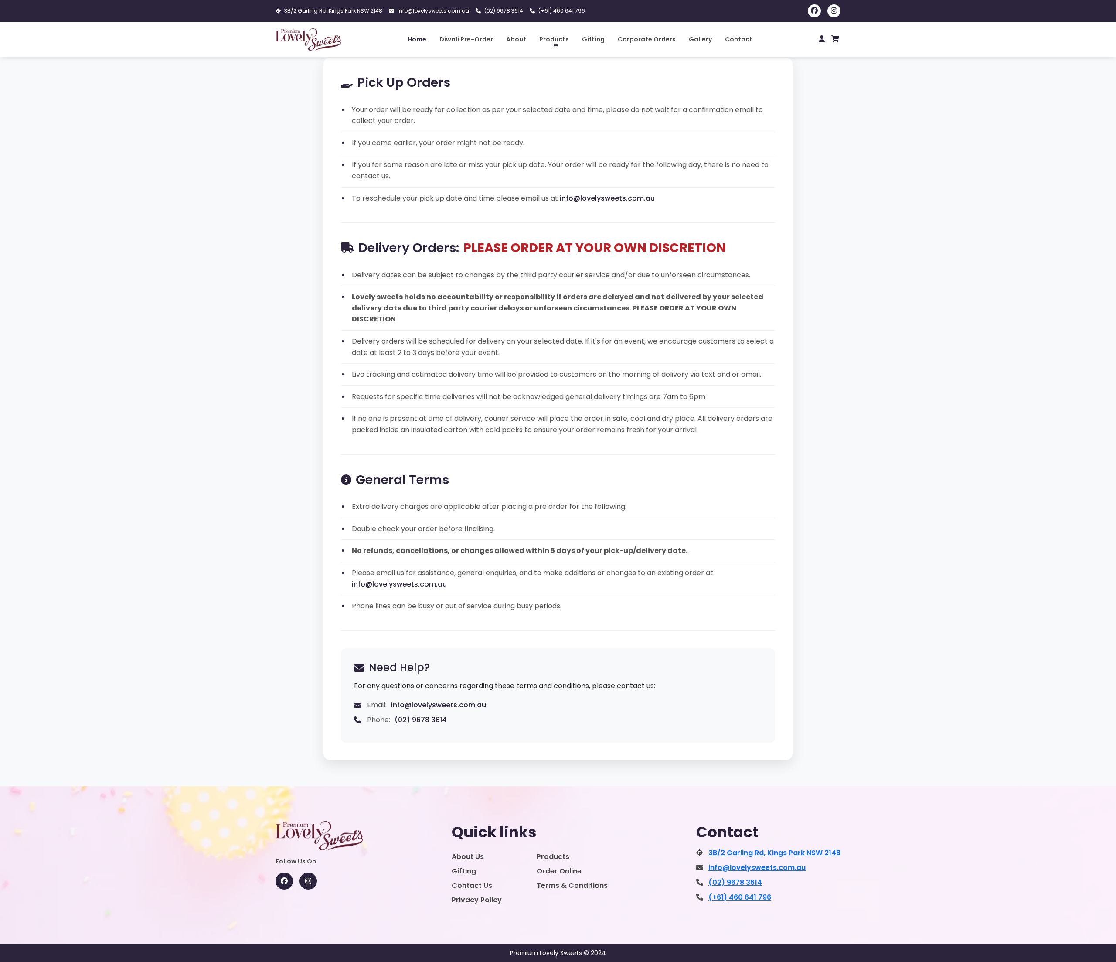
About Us (468, 857)
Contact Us (472, 885)
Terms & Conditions (572, 885)
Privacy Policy (477, 900)
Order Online (559, 871)
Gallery (700, 39)
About (516, 39)
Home (417, 39)
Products (553, 857)
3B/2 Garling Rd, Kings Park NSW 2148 (333, 10)
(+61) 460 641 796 (561, 10)
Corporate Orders (647, 39)
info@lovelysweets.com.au (433, 10)
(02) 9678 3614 (503, 10)
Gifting (593, 39)
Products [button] (554, 39)
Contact (738, 39)
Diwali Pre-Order (466, 39)
